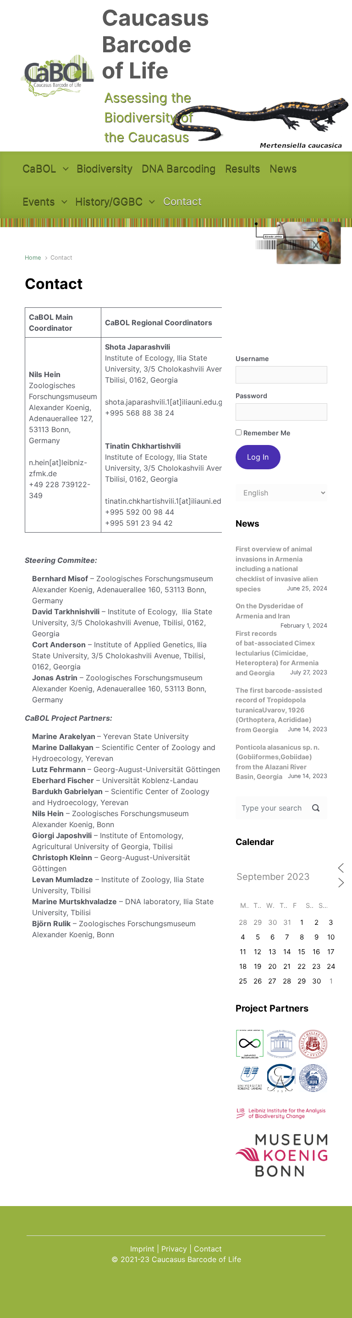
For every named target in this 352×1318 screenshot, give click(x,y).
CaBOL (39, 168)
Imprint (142, 1248)
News (283, 168)
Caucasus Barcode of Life (155, 44)
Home (33, 257)
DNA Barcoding (179, 168)
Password (251, 396)
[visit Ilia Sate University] (313, 1044)
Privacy (174, 1248)
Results (242, 168)
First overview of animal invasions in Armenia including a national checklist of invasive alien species (277, 568)
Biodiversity (104, 168)
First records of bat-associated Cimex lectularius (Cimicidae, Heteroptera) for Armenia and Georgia (277, 653)
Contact (182, 201)
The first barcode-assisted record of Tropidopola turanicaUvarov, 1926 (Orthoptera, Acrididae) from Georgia (279, 710)
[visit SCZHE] (281, 1044)
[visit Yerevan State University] (313, 1078)
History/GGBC (109, 201)
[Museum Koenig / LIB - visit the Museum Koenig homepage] (281, 1171)
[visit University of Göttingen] (281, 1078)
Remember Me (266, 433)
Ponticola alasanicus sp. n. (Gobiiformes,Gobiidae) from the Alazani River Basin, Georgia (277, 762)
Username (252, 358)
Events (38, 201)
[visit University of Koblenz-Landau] (250, 1078)
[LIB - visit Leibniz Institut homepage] (281, 1114)
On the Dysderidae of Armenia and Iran (269, 611)
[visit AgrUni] (250, 1044)
